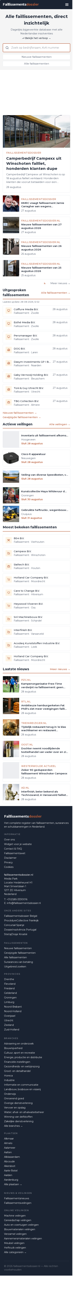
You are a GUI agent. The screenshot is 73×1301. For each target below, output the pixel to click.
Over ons (9, 839)
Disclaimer (10, 857)
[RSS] (45, 283)
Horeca (8, 1075)
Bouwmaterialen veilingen (19, 1229)
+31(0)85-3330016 (17, 899)
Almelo (8, 1143)
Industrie (9, 1080)
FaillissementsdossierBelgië (20, 915)
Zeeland (9, 1025)
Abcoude (9, 1161)
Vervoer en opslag (14, 1107)
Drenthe (9, 979)
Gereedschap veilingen (17, 1220)
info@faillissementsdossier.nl (24, 903)
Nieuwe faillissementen (37, 56)
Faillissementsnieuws (16, 1198)
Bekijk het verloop (38, 38)
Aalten (8, 1152)
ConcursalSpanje (14, 925)
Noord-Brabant (13, 1006)
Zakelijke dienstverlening (18, 1121)
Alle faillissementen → (55, 292)
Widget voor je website (18, 844)
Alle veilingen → (59, 424)
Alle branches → (13, 1125)
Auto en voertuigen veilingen (21, 1224)
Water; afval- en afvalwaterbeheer (24, 1112)
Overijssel (9, 1015)
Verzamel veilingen (15, 1233)
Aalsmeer (9, 1147)
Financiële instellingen (17, 1061)
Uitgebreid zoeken (15, 966)
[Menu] (66, 4)
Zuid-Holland (11, 1029)
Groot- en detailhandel (17, 1071)
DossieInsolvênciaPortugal (20, 929)
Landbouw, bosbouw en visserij (22, 1089)
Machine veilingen (15, 1215)
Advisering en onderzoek (19, 1043)
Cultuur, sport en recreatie (19, 1052)
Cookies (8, 867)
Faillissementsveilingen (17, 1202)
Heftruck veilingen (15, 1247)
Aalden (8, 1175)
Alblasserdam (12, 1156)
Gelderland (10, 993)
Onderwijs (10, 1093)
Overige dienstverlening (18, 1103)
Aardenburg (11, 1179)
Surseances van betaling (18, 962)
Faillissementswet (14, 853)
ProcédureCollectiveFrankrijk (21, 920)
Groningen (10, 997)
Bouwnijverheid (13, 1048)
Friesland (9, 988)
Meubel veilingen (14, 1243)
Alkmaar (9, 1138)
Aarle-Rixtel (10, 1170)
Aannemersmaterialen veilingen (23, 1238)
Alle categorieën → (15, 1252)
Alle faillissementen (36, 63)
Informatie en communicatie (21, 1084)
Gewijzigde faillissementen (20, 952)
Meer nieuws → (60, 283)
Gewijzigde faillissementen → (22, 417)
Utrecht (8, 1020)
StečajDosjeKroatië (15, 934)
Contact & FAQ (13, 848)
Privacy (8, 862)
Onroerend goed (14, 1098)
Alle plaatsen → (13, 1184)
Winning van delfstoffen (18, 1116)
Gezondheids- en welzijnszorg (22, 1066)
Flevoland (9, 983)
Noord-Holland (12, 1011)
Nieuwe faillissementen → (20, 412)
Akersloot (9, 1166)
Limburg (9, 1002)
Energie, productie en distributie (23, 1057)
